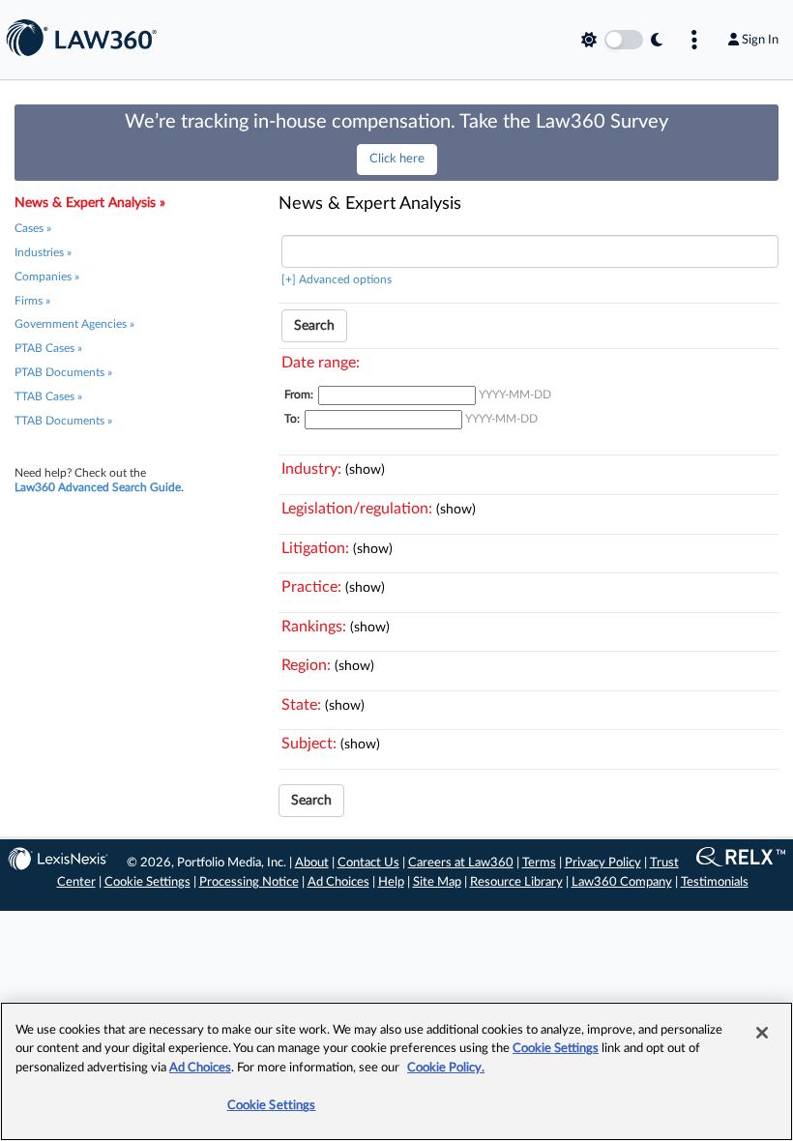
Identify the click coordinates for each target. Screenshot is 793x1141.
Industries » (43, 252)
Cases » (33, 228)
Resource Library (516, 882)
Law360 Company (622, 882)
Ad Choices (338, 882)
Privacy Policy (603, 863)
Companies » (47, 276)
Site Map (437, 882)
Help (391, 882)
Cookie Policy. (446, 1068)
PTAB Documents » (63, 372)
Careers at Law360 (461, 863)
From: (298, 394)
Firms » (32, 301)
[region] (396, 1071)
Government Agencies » (74, 324)
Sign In (760, 39)
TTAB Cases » (48, 396)
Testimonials (715, 882)
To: (292, 418)
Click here (397, 159)
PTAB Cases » (48, 348)
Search (314, 326)
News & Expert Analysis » (90, 203)
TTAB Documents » (63, 420)
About (312, 863)
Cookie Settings (147, 882)
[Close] (762, 1032)
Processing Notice (249, 882)
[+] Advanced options (336, 279)
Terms (539, 863)
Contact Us (368, 863)
